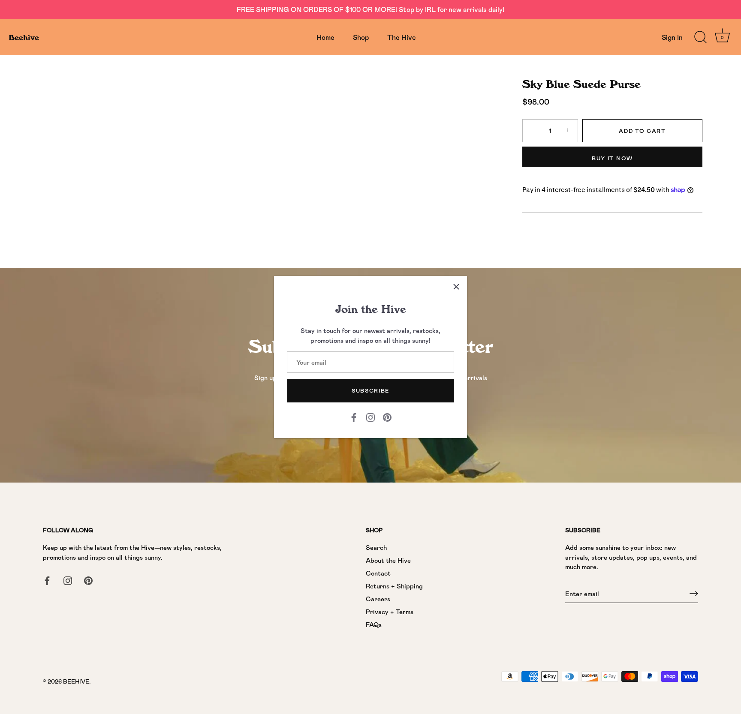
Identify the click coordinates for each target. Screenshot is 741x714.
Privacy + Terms (389, 611)
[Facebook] (353, 416)
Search (376, 547)
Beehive (24, 37)
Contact (378, 573)
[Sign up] (694, 593)
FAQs (374, 624)
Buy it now (612, 158)
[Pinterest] (387, 416)
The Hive (401, 37)
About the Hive (388, 560)
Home (325, 37)
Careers (378, 599)
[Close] (456, 286)
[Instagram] (370, 416)
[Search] (700, 37)
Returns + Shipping (394, 586)
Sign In (672, 37)
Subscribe (370, 390)
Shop (361, 37)
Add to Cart (642, 130)
